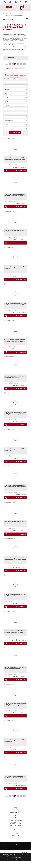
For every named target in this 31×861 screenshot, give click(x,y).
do (14, 78)
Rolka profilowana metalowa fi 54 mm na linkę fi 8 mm (15, 231)
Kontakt (18, 844)
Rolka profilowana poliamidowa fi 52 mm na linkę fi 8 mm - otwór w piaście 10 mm (15, 413)
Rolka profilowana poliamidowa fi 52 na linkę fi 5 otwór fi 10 (14, 449)
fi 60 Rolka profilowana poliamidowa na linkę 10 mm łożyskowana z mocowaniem (15, 485)
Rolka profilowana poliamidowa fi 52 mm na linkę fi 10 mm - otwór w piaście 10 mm (15, 558)
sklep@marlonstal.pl (15, 812)
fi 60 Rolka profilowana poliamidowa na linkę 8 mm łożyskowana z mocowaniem (15, 340)
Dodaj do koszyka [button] (21, 170)
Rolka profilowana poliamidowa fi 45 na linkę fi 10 (14, 267)
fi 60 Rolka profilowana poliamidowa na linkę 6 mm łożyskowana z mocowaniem (15, 194)
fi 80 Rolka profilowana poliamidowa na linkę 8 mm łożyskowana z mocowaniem (15, 776)
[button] (15, 82)
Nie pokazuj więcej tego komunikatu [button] (16, 859)
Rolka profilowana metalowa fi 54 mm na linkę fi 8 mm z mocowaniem (15, 376)
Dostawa (15, 847)
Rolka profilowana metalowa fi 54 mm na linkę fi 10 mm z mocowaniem (15, 667)
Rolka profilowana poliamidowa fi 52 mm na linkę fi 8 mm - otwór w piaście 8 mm (15, 158)
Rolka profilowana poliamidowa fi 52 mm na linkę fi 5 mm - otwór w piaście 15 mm (15, 704)
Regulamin (24, 844)
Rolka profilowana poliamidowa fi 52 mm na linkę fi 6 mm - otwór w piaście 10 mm (15, 304)
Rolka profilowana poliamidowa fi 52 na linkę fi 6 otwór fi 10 (14, 595)
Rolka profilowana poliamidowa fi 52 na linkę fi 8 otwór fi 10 (14, 740)
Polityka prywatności (9, 844)
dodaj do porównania (10, 138)
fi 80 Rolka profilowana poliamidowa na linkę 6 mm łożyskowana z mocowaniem (15, 631)
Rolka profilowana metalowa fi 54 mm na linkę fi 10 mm (15, 522)
